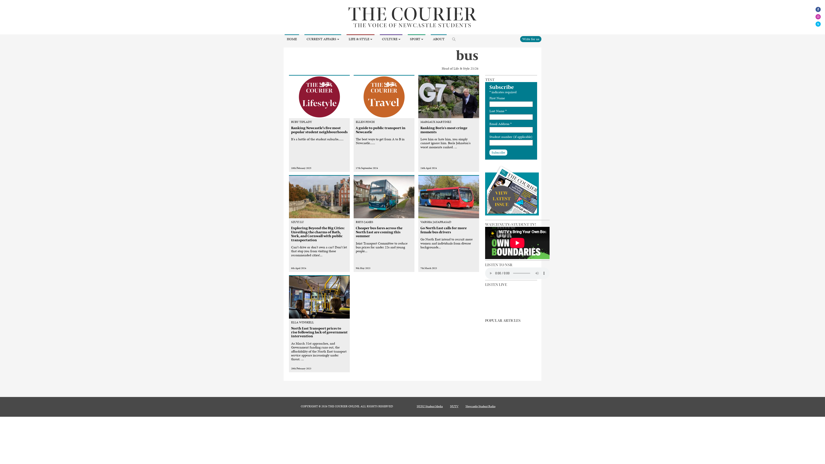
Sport (415, 39)
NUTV (454, 406)
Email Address (500, 123)
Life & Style (359, 39)
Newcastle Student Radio (480, 406)
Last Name (498, 110)
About (439, 39)
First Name (497, 98)
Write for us (530, 39)
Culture (389, 39)
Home (292, 39)
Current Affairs (321, 39)
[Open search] (454, 39)
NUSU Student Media (430, 406)
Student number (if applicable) (510, 136)
